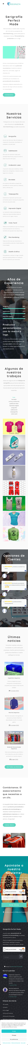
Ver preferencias (14, 1039)
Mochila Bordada (15, 442)
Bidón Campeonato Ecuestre (13, 474)
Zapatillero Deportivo (14, 680)
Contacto (5, 1009)
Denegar (14, 1035)
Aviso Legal (23, 1042)
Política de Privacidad (15, 1042)
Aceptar (14, 1031)
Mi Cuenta (5, 1006)
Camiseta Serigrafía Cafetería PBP (14, 520)
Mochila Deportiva (14, 714)
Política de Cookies (7, 1042)
